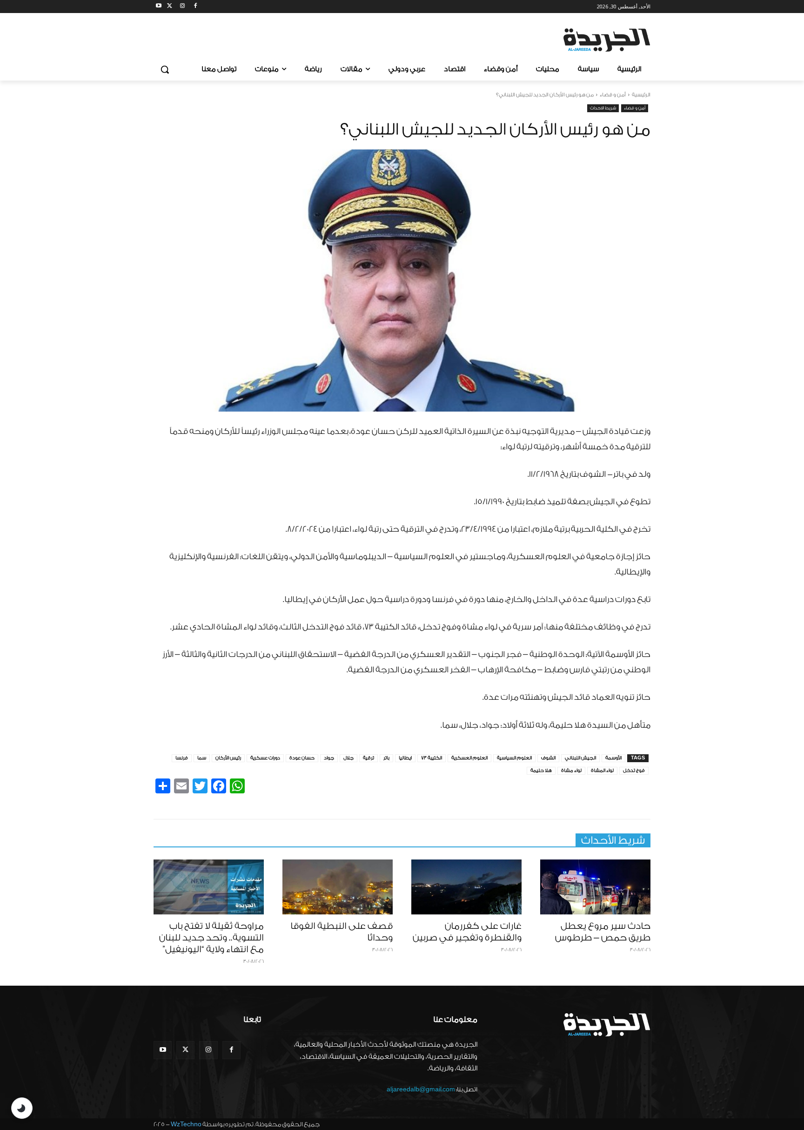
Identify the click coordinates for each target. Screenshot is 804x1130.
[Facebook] (195, 6)
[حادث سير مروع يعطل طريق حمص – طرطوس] (595, 887)
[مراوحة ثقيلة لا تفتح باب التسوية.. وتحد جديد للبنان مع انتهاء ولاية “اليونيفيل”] (209, 887)
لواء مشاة (571, 770)
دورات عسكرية (265, 758)
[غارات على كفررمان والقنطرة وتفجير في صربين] (466, 887)
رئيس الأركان (228, 758)
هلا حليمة (541, 770)
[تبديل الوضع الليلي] (22, 1108)
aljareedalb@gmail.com (421, 1089)
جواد (329, 758)
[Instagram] (182, 6)
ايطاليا (405, 758)
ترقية (368, 758)
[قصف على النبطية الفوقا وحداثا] (337, 887)
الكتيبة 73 (431, 758)
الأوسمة (613, 758)
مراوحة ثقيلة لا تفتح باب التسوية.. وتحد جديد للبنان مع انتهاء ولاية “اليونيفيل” (211, 937)
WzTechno (186, 1124)
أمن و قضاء (613, 95)
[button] (165, 69)
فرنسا (181, 758)
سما (201, 758)
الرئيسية (641, 95)
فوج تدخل (634, 770)
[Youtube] (159, 6)
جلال (348, 758)
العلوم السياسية (514, 758)
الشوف (548, 758)
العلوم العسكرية (469, 758)
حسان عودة (302, 758)
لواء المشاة (602, 770)
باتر (386, 758)
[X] (169, 6)
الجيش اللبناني (580, 758)
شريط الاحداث (603, 108)
